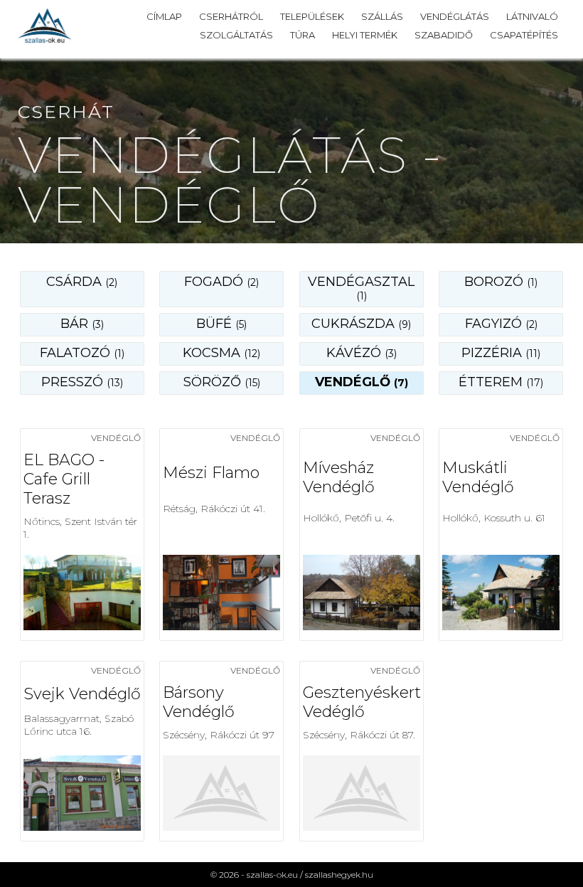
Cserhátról (231, 16)
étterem (501, 382)
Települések (312, 16)
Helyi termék (364, 35)
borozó (500, 282)
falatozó (82, 353)
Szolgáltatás (236, 35)
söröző (221, 382)
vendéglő (361, 382)
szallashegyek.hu (339, 874)
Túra (302, 35)
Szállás (382, 16)
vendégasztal (361, 288)
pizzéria (500, 353)
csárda (81, 282)
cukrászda (361, 323)
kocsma (221, 353)
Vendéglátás (454, 16)
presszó (82, 382)
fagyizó (501, 323)
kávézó (361, 353)
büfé (221, 323)
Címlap (164, 16)
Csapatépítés (524, 35)
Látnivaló (532, 16)
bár (82, 323)
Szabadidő (443, 35)
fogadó (221, 282)
